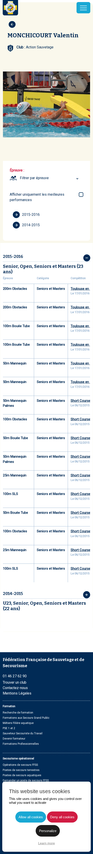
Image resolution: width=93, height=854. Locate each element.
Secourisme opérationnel (18, 758)
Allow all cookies (31, 817)
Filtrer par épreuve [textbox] (34, 178)
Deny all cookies (62, 817)
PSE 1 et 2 (9, 728)
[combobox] (50, 178)
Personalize (47, 831)
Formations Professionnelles (21, 743)
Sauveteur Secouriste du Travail (22, 733)
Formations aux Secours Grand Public (26, 717)
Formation (9, 706)
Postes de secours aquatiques (22, 775)
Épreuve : (17, 170)
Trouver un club (14, 682)
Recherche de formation (18, 712)
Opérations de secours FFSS (20, 764)
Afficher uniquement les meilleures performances (37, 197)
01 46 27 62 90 (15, 676)
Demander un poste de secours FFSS (26, 780)
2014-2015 (31, 225)
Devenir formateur (14, 738)
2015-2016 (31, 214)
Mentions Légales (17, 693)
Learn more (46, 843)
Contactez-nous (15, 688)
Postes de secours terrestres (21, 770)
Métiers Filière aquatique (18, 723)
